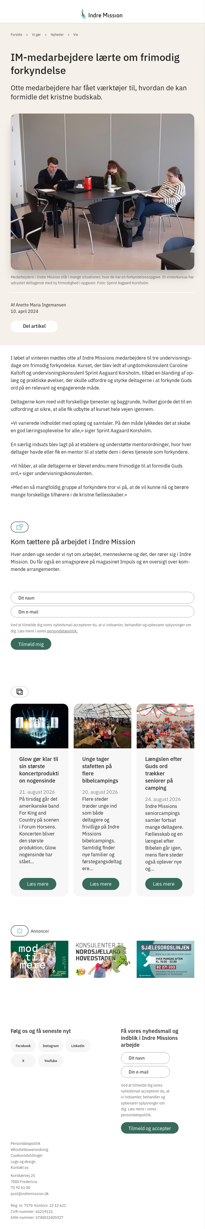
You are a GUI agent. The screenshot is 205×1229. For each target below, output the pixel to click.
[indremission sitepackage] (102, 13)
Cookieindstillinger (27, 1155)
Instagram (51, 1045)
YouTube (50, 1060)
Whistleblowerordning (29, 1149)
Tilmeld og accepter (149, 1128)
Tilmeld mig (31, 643)
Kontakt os (20, 1167)
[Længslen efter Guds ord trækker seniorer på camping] (165, 725)
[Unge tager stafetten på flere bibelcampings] (102, 725)
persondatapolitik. (62, 630)
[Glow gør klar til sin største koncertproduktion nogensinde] (39, 725)
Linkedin (77, 1045)
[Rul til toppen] (194, 1214)
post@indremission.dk (30, 1193)
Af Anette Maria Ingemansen (38, 305)
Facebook (23, 1045)
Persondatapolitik (25, 1143)
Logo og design (23, 1161)
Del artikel (34, 325)
